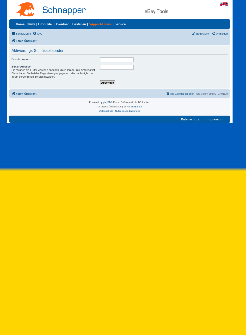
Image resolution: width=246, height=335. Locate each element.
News (31, 24)
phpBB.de (136, 106)
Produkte (45, 24)
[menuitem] (37, 34)
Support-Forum (100, 24)
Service (120, 24)
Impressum (215, 119)
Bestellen (79, 24)
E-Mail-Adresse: (21, 66)
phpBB (107, 102)
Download (62, 24)
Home (20, 24)
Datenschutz (190, 119)
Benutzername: (21, 59)
